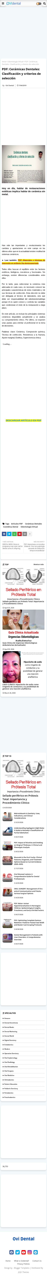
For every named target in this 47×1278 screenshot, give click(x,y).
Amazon (7, 1018)
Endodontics (8, 1045)
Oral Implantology (10, 1058)
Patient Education (10, 1084)
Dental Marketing (10, 1031)
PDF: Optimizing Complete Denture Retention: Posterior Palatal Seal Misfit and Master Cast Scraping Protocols (29, 922)
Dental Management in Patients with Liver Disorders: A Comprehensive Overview (28, 937)
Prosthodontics (9, 1097)
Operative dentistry (11, 1053)
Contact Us (36, 1261)
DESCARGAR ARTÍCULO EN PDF (23, 420)
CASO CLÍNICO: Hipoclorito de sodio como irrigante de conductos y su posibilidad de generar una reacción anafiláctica (21, 686)
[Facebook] (4, 534)
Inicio (4, 61)
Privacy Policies (23, 1264)
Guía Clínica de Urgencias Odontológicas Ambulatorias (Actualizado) (20, 644)
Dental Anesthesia (11, 1023)
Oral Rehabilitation (11, 1067)
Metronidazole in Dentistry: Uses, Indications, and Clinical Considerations (27, 815)
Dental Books (9, 1027)
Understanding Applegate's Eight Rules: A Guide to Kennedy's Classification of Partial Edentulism (29, 830)
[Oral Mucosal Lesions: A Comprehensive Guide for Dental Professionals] (8, 877)
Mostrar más (39, 564)
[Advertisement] (23, 33)
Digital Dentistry (10, 1040)
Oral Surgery (8, 1071)
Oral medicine (9, 1075)
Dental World (9, 1036)
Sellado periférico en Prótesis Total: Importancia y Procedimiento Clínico (23, 602)
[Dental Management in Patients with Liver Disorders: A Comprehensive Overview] (8, 938)
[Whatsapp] (14, 534)
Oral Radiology (9, 1062)
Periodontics (8, 1093)
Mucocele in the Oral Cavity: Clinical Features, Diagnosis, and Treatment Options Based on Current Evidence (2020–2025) (28, 860)
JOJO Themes (23, 1272)
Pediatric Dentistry (11, 1088)
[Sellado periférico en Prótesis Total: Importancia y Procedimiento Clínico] (23, 776)
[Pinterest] (19, 534)
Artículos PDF (17, 524)
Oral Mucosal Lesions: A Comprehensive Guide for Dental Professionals (26, 876)
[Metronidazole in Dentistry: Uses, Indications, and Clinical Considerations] (8, 816)
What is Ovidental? (21, 1261)
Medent (7, 1049)
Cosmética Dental (10, 527)
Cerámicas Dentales (33, 524)
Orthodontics (9, 1080)
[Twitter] (9, 534)
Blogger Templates (21, 1268)
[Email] (24, 534)
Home (8, 1261)
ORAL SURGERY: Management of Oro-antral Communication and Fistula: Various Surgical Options (28, 891)
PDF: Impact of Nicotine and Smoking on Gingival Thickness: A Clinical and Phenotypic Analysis (28, 844)
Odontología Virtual (15, 61)
